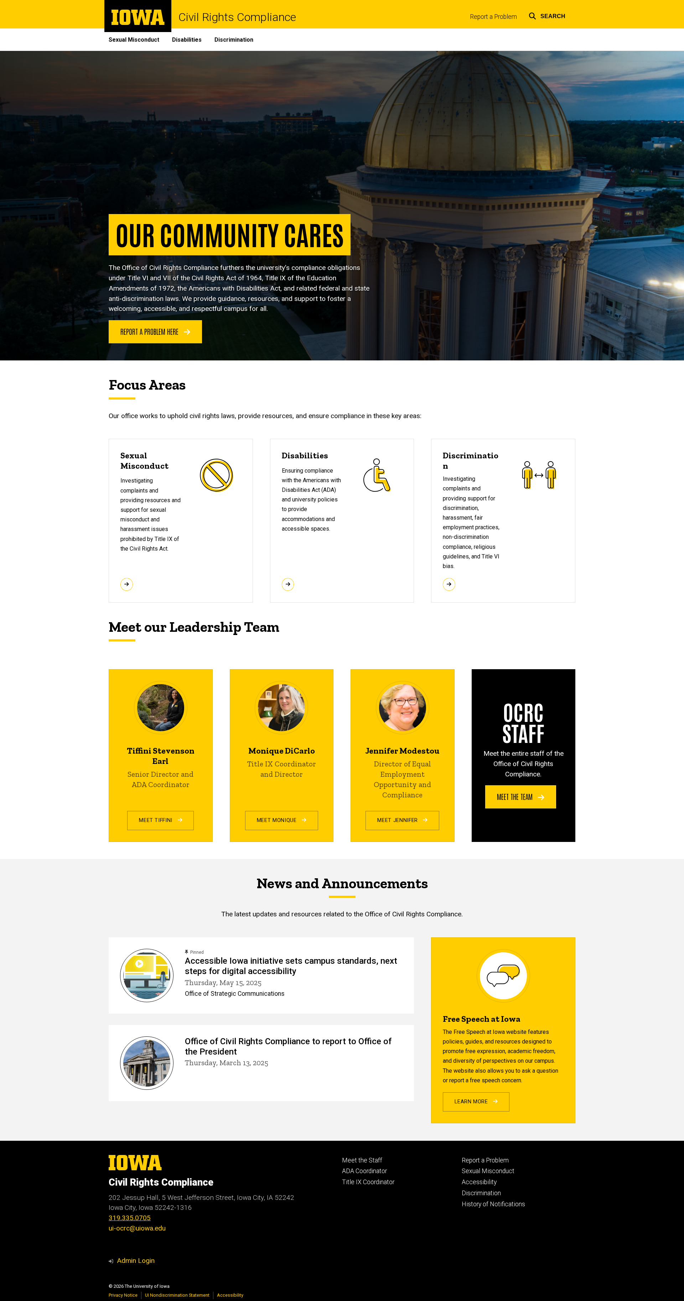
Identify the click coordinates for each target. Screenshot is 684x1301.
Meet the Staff (362, 1160)
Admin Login (136, 1260)
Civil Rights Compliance (237, 17)
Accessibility (479, 1182)
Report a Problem (493, 16)
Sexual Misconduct (134, 39)
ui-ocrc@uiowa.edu (137, 1228)
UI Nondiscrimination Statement (177, 1295)
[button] (547, 15)
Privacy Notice (123, 1295)
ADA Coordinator (364, 1171)
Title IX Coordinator (368, 1182)
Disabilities (187, 39)
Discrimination (233, 39)
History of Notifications (493, 1204)
